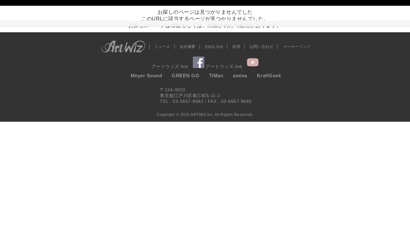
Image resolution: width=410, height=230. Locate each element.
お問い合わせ (262, 46)
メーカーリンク (297, 46)
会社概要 (188, 46)
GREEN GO (185, 75)
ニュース (162, 46)
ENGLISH (214, 47)
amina (240, 75)
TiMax (216, 75)
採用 (236, 46)
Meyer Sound (146, 75)
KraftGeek (269, 75)
